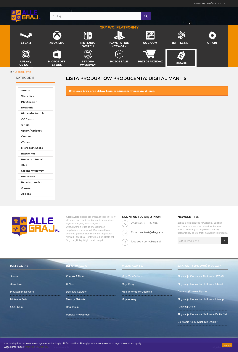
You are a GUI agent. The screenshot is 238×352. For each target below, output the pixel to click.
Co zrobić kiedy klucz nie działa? (198, 321)
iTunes (25, 142)
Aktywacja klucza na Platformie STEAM (201, 276)
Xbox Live (27, 96)
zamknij (227, 345)
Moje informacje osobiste (137, 291)
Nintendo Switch (32, 113)
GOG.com (27, 119)
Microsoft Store (32, 147)
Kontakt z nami (75, 276)
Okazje (26, 188)
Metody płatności (76, 299)
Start (13, 32)
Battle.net (28, 153)
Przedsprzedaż (31, 182)
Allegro (26, 193)
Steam (25, 90)
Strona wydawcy (32, 170)
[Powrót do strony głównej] (11, 71)
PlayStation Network (29, 104)
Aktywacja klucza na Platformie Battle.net (202, 314)
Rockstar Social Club (32, 162)
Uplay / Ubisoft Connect (31, 133)
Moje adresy (129, 299)
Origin (25, 124)
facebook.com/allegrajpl (146, 241)
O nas (69, 283)
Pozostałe (28, 176)
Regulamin (72, 306)
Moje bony (128, 283)
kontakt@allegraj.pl (151, 232)
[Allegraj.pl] (26, 15)
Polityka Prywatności (37, 346)
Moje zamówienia (132, 276)
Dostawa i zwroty (76, 291)
